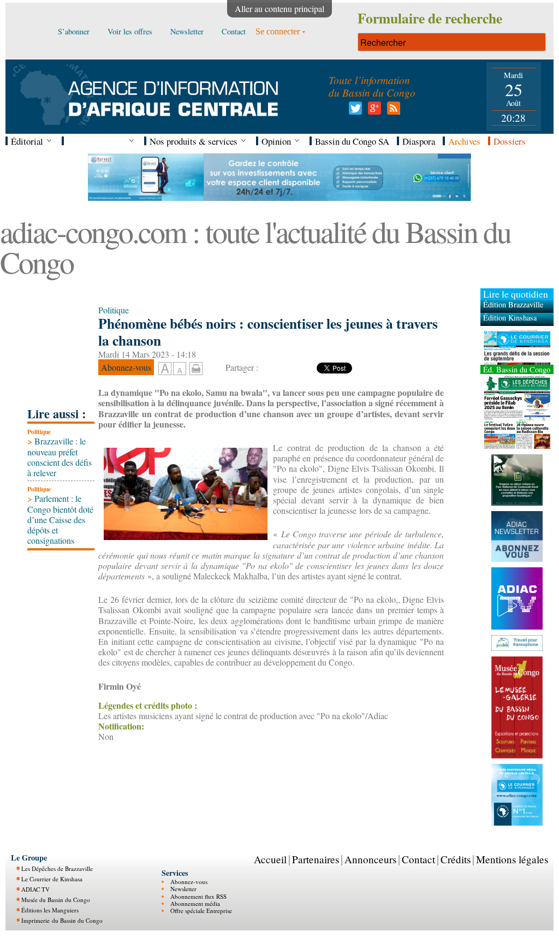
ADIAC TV (35, 889)
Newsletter (183, 889)
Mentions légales (512, 859)
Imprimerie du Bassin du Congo (62, 920)
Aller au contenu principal (279, 8)
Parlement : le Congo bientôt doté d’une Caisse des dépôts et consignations (60, 519)
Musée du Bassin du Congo (55, 899)
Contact (418, 859)
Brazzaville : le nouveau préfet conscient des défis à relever (59, 456)
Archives (464, 141)
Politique (39, 431)
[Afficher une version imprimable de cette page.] (196, 366)
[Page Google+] (372, 111)
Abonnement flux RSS (198, 896)
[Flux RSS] (391, 111)
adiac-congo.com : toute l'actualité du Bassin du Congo (255, 246)
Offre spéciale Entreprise (201, 910)
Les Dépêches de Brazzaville (57, 868)
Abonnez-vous (188, 881)
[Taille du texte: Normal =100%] (179, 369)
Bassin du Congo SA (352, 141)
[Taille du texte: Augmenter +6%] (164, 369)
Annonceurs (370, 859)
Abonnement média (195, 903)
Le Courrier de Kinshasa (51, 878)
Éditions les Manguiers (50, 909)
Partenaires (315, 859)
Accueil (270, 859)
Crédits (456, 859)
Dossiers (509, 141)
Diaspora (418, 141)
